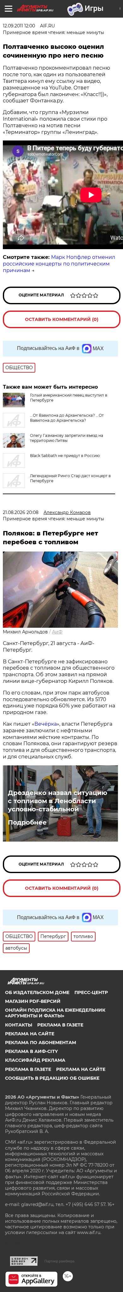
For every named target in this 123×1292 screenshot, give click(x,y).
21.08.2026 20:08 (20, 512)
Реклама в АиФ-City (31, 1051)
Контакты (18, 1025)
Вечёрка (45, 724)
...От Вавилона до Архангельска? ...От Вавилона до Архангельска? (67, 418)
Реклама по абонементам (40, 1042)
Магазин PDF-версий (33, 1001)
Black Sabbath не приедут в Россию (65, 455)
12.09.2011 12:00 (19, 26)
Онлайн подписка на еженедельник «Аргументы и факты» (55, 1013)
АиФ (57, 632)
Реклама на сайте (29, 1034)
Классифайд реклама (35, 1060)
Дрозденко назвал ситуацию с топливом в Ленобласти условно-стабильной (57, 801)
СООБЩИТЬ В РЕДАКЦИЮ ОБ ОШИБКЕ (52, 1078)
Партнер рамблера (59, 1261)
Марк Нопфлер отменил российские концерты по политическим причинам (59, 263)
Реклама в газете (60, 1025)
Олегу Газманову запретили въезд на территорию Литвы (66, 438)
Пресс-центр (91, 992)
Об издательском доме (37, 992)
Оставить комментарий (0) (61, 319)
